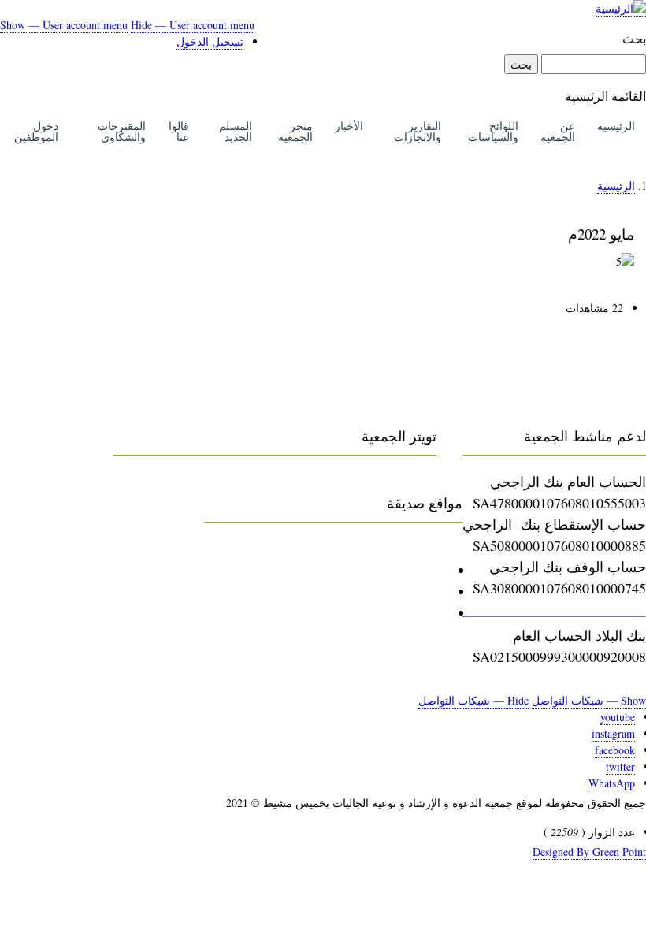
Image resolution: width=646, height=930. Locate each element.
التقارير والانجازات (417, 131)
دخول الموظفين (36, 131)
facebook (615, 749)
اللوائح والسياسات (493, 131)
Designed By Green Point (589, 851)
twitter (620, 766)
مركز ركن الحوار (398, 569)
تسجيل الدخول (209, 41)
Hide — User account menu (192, 24)
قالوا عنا (179, 131)
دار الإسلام (417, 591)
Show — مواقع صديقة (397, 548)
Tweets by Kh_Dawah (374, 481)
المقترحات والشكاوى (122, 131)
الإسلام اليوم (412, 612)
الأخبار (349, 125)
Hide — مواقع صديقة (266, 548)
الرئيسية (616, 125)
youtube (617, 716)
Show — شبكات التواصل (589, 700)
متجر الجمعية (295, 131)
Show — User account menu (64, 24)
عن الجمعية (557, 131)
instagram (613, 733)
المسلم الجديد (235, 131)
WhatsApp (611, 783)
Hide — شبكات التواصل (473, 700)
